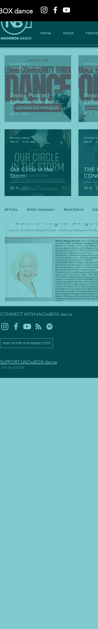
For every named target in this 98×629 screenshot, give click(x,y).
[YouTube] (66, 9)
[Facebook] (55, 9)
